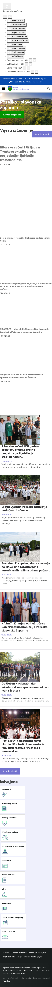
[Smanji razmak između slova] (32, 72)
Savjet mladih (8, 931)
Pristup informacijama (13, 846)
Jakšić (18, 957)
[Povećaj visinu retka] (28, 68)
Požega (15, 953)
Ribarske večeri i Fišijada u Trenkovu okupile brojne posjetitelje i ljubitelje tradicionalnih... (20, 153)
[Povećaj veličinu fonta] (30, 64)
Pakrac (31, 953)
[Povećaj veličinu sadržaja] (34, 60)
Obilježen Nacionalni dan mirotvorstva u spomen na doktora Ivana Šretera (21, 376)
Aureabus (6, 903)
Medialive (6, 981)
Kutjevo (42, 953)
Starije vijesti (42, 134)
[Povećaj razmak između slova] (36, 72)
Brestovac (25, 957)
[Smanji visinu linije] (24, 68)
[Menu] (3, 88)
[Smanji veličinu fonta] (26, 64)
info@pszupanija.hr (33, 82)
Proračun (6, 789)
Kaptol (34, 957)
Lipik (37, 953)
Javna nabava (8, 874)
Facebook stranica (32, 970)
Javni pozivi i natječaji (12, 917)
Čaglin (39, 957)
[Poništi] (5, 17)
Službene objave (10, 832)
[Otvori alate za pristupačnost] (7, 6)
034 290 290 (16, 82)
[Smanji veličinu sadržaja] (30, 60)
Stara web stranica (17, 973)
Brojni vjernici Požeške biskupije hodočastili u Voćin (25, 239)
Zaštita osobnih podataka (35, 968)
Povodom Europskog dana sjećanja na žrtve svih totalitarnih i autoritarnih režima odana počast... (26, 286)
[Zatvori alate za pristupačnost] (10, 17)
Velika (12, 957)
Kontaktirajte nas (12, 114)
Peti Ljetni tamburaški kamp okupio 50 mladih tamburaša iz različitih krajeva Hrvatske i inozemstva (22, 745)
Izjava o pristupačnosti (13, 968)
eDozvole (6, 860)
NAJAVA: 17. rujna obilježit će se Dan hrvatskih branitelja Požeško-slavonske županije (24, 330)
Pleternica (23, 953)
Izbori (4, 889)
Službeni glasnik (9, 803)
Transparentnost (10, 817)
